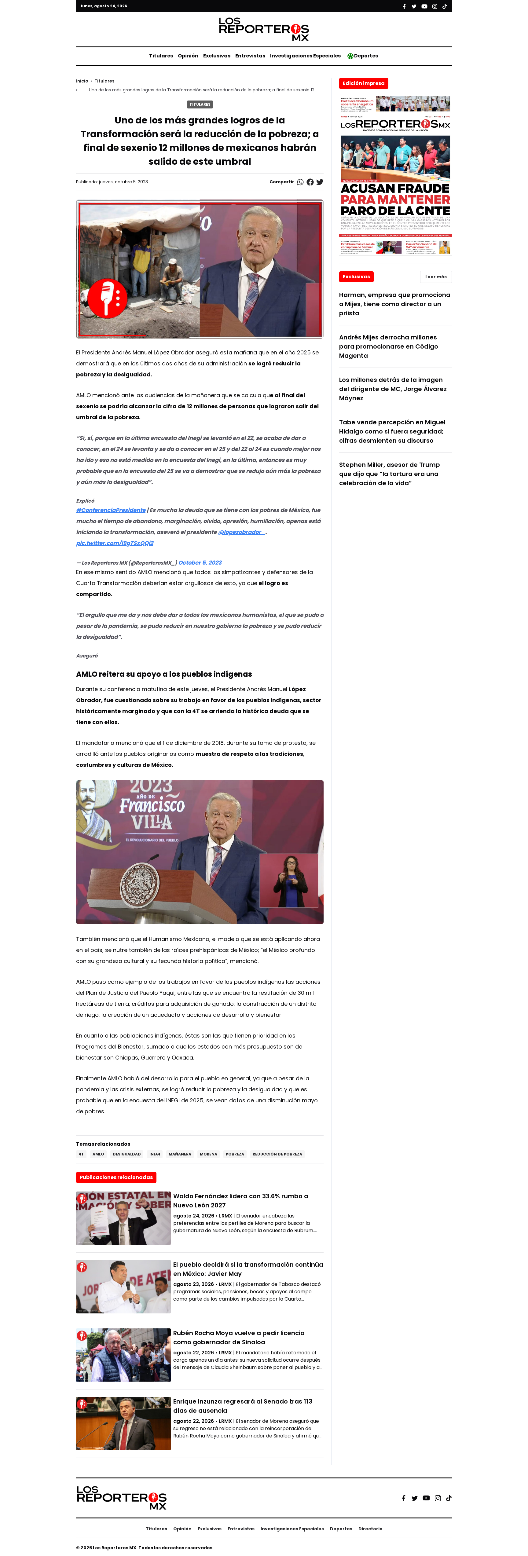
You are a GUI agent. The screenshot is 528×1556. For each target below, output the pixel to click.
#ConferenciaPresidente (110, 510)
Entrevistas (250, 55)
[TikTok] (449, 1498)
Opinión (188, 55)
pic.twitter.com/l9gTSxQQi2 (114, 543)
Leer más (436, 277)
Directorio (370, 1529)
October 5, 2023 (200, 562)
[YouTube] (426, 1498)
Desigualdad (127, 1154)
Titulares (161, 55)
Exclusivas (216, 55)
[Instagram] (438, 1498)
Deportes (366, 55)
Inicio (82, 81)
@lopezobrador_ (241, 532)
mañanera (180, 1154)
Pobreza (235, 1154)
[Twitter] (415, 1498)
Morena (208, 1154)
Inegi (154, 1154)
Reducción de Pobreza (277, 1154)
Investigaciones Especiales (305, 55)
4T (81, 1154)
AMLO (98, 1154)
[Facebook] (404, 1498)
